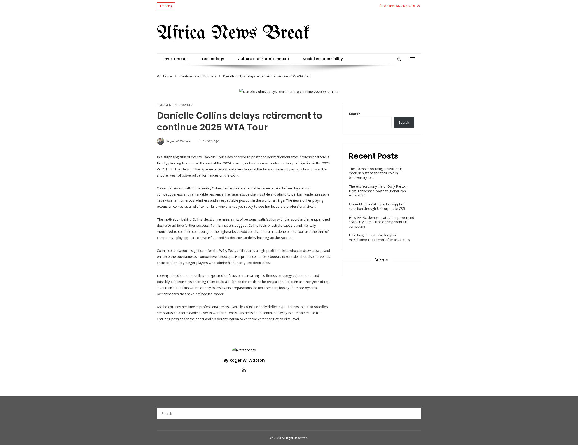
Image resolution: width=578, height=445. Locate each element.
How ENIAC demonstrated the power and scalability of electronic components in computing (381, 221)
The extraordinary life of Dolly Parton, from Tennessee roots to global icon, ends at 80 (378, 190)
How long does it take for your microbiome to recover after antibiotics (379, 237)
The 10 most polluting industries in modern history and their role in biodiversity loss (376, 173)
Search (354, 113)
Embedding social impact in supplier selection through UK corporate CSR (377, 206)
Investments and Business (175, 105)
